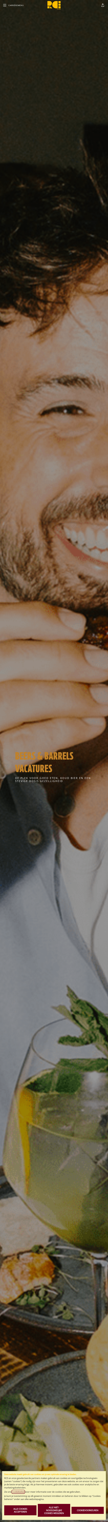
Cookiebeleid (18, 1491)
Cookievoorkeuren (87, 1510)
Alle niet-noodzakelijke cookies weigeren (54, 1510)
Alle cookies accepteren (20, 1510)
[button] (102, 5)
